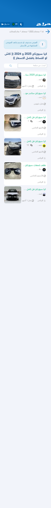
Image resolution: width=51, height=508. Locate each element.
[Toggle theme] (21, 24)
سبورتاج (24, 31)
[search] (10, 66)
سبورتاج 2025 (34, 31)
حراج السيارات (14, 31)
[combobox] (32, 66)
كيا (43, 31)
